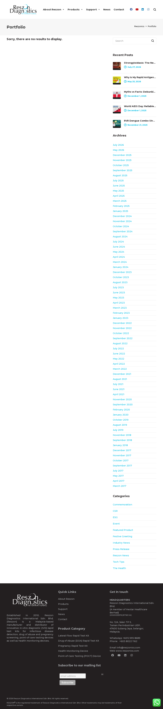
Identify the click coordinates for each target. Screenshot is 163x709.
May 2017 (118, 475)
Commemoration (122, 504)
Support (91, 9)
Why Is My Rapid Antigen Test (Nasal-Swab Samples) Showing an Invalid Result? (140, 77)
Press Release (121, 549)
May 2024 (118, 251)
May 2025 (118, 190)
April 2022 (119, 363)
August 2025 (120, 175)
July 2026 (118, 144)
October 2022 (121, 333)
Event (116, 523)
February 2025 (121, 206)
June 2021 (118, 389)
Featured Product (123, 530)
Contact (119, 9)
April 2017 (118, 480)
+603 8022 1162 (128, 641)
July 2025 (118, 180)
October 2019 (120, 419)
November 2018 (122, 435)
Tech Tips (118, 561)
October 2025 (121, 165)
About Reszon (52, 9)
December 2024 (122, 216)
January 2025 (120, 211)
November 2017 (122, 455)
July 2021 (118, 384)
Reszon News (121, 555)
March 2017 (119, 486)
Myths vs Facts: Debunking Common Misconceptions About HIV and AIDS (140, 91)
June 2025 (119, 185)
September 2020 (123, 404)
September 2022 (122, 338)
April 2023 (119, 302)
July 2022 (118, 348)
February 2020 (121, 409)
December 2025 (122, 155)
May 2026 (118, 150)
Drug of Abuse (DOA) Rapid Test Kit (78, 640)
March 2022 (120, 368)
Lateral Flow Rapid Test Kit (73, 635)
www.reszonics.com (127, 650)
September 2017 (122, 465)
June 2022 (119, 353)
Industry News (121, 542)
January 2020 (120, 414)
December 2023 (122, 272)
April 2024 (119, 256)
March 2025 (120, 200)
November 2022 (122, 328)
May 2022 (118, 358)
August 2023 (120, 282)
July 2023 (118, 287)
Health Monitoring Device (73, 651)
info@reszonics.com (128, 647)
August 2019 (120, 424)
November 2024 (122, 221)
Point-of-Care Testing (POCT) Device (79, 656)
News (106, 9)
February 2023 (121, 312)
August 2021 (120, 379)
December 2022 (122, 323)
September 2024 (122, 231)
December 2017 (122, 450)
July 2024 (118, 241)
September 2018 (122, 440)
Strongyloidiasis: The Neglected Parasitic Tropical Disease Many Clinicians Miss (140, 62)
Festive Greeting (122, 536)
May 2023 (118, 297)
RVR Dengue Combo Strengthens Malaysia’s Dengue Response (140, 120)
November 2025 (122, 160)
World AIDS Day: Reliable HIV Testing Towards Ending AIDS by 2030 (140, 106)
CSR (115, 511)
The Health (119, 568)
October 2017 (120, 460)
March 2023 (120, 307)
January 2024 (120, 267)
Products (74, 9)
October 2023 (121, 277)
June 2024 (119, 246)
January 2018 (120, 445)
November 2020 (122, 399)
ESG (115, 517)
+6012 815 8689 (131, 638)
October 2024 (121, 226)
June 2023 (119, 292)
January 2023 (120, 318)
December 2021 (122, 374)
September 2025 (122, 170)
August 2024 (120, 236)
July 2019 (118, 430)
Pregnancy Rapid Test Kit (73, 645)
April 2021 (118, 394)
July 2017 (118, 470)
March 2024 (120, 262)
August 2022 (120, 343)
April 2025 (119, 195)
